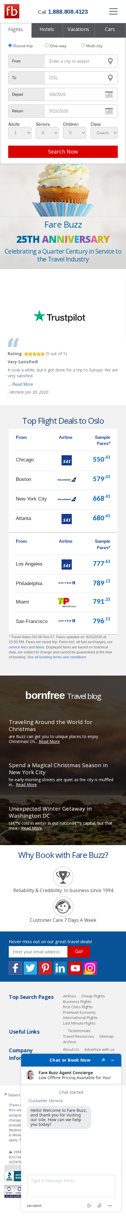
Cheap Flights (93, 996)
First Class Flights (78, 1006)
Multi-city (94, 45)
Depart (17, 94)
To (14, 78)
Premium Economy (79, 1012)
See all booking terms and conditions (56, 657)
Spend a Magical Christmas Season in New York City (58, 768)
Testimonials (79, 1030)
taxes (40, 647)
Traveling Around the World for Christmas (50, 725)
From (16, 61)
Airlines (69, 996)
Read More (22, 384)
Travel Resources (78, 1036)
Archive (69, 1041)
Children (71, 124)
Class (96, 124)
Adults (14, 124)
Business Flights (77, 1001)
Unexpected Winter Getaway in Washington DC (50, 812)
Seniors (43, 124)
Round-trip (23, 45)
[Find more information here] (71, 1132)
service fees (18, 647)
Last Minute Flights (79, 1023)
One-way (58, 45)
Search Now (63, 151)
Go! (79, 951)
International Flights (80, 1017)
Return (17, 111)
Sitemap (106, 1036)
